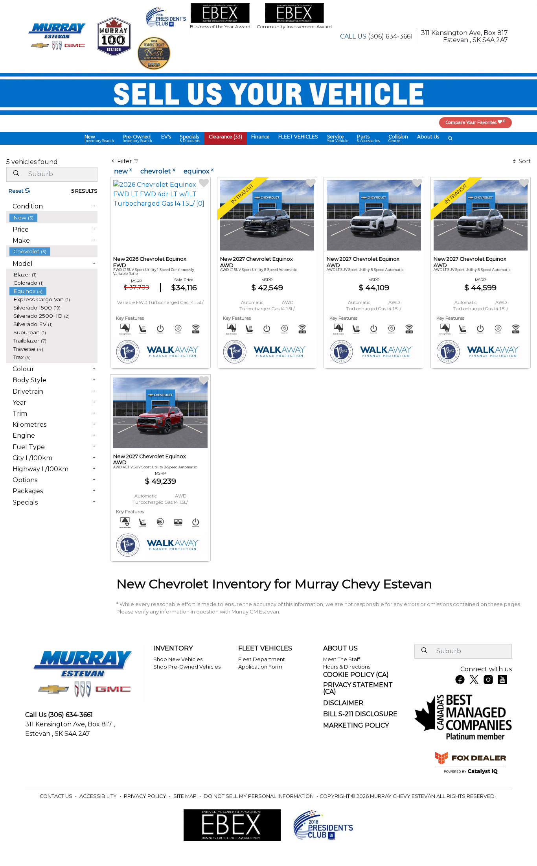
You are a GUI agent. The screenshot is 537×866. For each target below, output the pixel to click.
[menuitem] (53, 218)
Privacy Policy (145, 796)
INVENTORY (173, 648)
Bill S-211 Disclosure (360, 714)
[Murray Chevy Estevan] (57, 36)
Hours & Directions (346, 667)
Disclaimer (343, 703)
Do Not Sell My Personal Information (259, 796)
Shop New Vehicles (177, 659)
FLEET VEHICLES (265, 648)
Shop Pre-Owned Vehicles (187, 667)
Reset (17, 191)
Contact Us (57, 796)
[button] (99, 138)
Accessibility (98, 796)
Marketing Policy (356, 725)
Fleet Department (261, 659)
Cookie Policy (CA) (356, 674)
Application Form (260, 667)
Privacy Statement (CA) (358, 688)
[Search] (16, 174)
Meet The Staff (341, 659)
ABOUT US (340, 648)
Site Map (185, 796)
